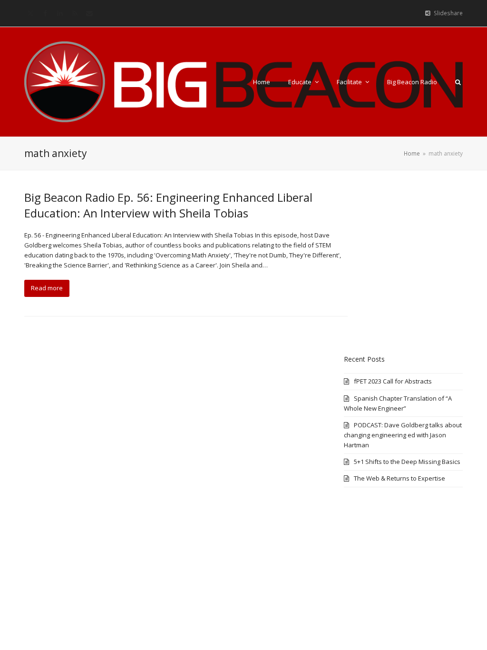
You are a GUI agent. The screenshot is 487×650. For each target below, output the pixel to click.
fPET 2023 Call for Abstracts (393, 381)
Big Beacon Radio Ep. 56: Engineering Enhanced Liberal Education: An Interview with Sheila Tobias (168, 205)
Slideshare (448, 13)
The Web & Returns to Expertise (399, 478)
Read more (47, 288)
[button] (458, 82)
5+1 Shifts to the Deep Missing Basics (407, 461)
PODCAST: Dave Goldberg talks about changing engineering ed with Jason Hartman (403, 435)
